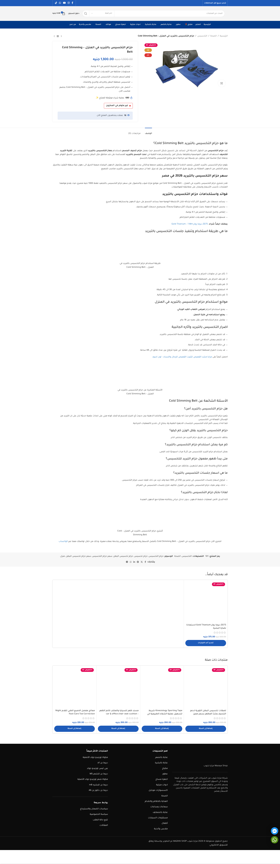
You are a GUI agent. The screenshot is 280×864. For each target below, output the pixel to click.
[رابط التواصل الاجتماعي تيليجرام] (127, 562)
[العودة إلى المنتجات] (58, 36)
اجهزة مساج (162, 779)
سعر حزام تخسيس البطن (78, 556)
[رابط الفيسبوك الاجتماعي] (72, 3)
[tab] (148, 132)
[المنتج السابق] (61, 36)
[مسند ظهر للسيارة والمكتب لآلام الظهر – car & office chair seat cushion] (118, 687)
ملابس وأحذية (161, 829)
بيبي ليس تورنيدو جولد (97, 768)
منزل (62, 556)
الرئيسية (224, 36)
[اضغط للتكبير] (221, 83)
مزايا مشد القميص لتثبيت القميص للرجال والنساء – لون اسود (182, 357)
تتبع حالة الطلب (100, 820)
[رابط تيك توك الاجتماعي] (56, 3)
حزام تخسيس (141, 556)
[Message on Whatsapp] (274, 839)
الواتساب (63, 541)
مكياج (165, 768)
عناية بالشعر (161, 757)
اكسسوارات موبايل (158, 790)
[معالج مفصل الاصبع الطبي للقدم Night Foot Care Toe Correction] (74, 687)
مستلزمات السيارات (158, 818)
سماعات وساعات (159, 807)
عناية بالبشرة (161, 763)
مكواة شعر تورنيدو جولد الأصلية (92, 779)
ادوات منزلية (162, 785)
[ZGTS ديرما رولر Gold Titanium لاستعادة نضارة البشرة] (205, 601)
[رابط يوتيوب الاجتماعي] (64, 3)
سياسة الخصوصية (99, 814)
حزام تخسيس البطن (123, 556)
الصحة (213, 36)
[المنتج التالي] (54, 36)
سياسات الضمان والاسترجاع (94, 809)
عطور (165, 774)
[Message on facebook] (274, 831)
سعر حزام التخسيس (102, 556)
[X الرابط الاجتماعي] (142, 562)
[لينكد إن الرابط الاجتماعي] (134, 562)
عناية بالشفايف (160, 812)
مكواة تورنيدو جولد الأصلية (95, 757)
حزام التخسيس (156, 556)
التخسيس (202, 36)
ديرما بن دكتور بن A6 (98, 790)
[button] (205, 729)
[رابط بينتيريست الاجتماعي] (138, 562)
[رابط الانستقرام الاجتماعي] (69, 3)
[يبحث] (85, 13)
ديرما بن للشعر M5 (99, 774)
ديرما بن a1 (103, 763)
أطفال (165, 823)
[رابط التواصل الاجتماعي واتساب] (60, 3)
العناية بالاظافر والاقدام (156, 801)
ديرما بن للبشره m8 (98, 785)
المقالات (104, 825)
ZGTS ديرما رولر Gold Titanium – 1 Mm (190, 224)
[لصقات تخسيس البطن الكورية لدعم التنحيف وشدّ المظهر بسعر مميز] (205, 687)
